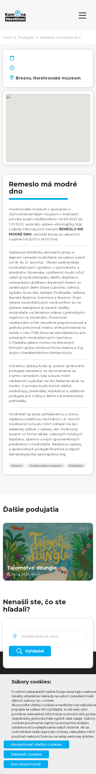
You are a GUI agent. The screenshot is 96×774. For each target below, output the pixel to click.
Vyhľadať (34, 651)
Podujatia (26, 37)
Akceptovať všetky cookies (36, 744)
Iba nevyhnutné (26, 764)
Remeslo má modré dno (60, 37)
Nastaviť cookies (26, 754)
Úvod (7, 37)
